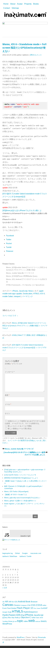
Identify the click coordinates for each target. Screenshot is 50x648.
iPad (23, 615)
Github (17, 553)
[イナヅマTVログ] (25, 17)
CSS (33, 605)
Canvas (7, 605)
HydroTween (9, 615)
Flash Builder (11, 608)
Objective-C (26, 617)
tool (16, 621)
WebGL (44, 621)
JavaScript (23, 291)
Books (36, 4)
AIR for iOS (13, 602)
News (30, 291)
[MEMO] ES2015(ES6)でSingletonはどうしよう (21, 478)
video (26, 621)
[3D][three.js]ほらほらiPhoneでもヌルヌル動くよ (22, 210)
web (31, 621)
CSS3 (39, 605)
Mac (9, 617)
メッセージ (9, 372)
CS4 (28, 605)
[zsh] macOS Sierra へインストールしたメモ (20, 475)
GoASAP (44, 608)
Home (5, 4)
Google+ (25, 553)
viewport (17, 296)
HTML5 (36, 293)
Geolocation (27, 293)
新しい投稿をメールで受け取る (20, 429)
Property (28, 4)
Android (21, 601)
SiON (41, 617)
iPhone (15, 291)
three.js (11, 621)
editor (44, 605)
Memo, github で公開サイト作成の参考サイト (20, 501)
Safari (33, 617)
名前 (7, 395)
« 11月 (4, 588)
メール (8, 404)
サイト (7, 413)
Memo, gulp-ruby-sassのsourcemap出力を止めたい (22, 498)
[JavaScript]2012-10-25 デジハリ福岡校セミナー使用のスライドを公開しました (24, 453)
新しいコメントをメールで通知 (20, 426)
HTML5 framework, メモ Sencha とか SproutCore (25, 285)
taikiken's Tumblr (25, 556)
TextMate (5, 621)
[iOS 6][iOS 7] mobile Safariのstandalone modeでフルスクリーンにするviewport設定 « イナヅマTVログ (24, 347)
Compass (23, 605)
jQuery (5, 617)
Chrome (16, 605)
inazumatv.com (35, 553)
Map (13, 617)
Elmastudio (42, 637)
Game (38, 608)
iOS (18, 614)
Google (4, 612)
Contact (6, 8)
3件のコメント (36, 55)
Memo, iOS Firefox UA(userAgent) (16, 491)
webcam (37, 621)
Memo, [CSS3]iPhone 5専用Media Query (21, 276)
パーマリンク (27, 296)
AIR (6, 602)
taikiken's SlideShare (9, 556)
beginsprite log (7, 553)
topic (20, 621)
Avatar (20, 4)
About (12, 4)
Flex (35, 608)
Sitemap (15, 8)
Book (28, 601)
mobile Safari (7, 296)
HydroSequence (31, 612)
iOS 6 (42, 293)
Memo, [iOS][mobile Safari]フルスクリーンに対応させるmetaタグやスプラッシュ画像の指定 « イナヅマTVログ (24, 325)
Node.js (17, 617)
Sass (37, 617)
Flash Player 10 (25, 608)
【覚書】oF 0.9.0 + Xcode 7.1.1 (15, 495)
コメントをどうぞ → (10, 316)
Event (4, 608)
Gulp (9, 612)
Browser (34, 602)
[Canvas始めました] (11, 540)
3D (3, 602)
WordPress (7, 624)
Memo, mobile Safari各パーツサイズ (20, 273)
